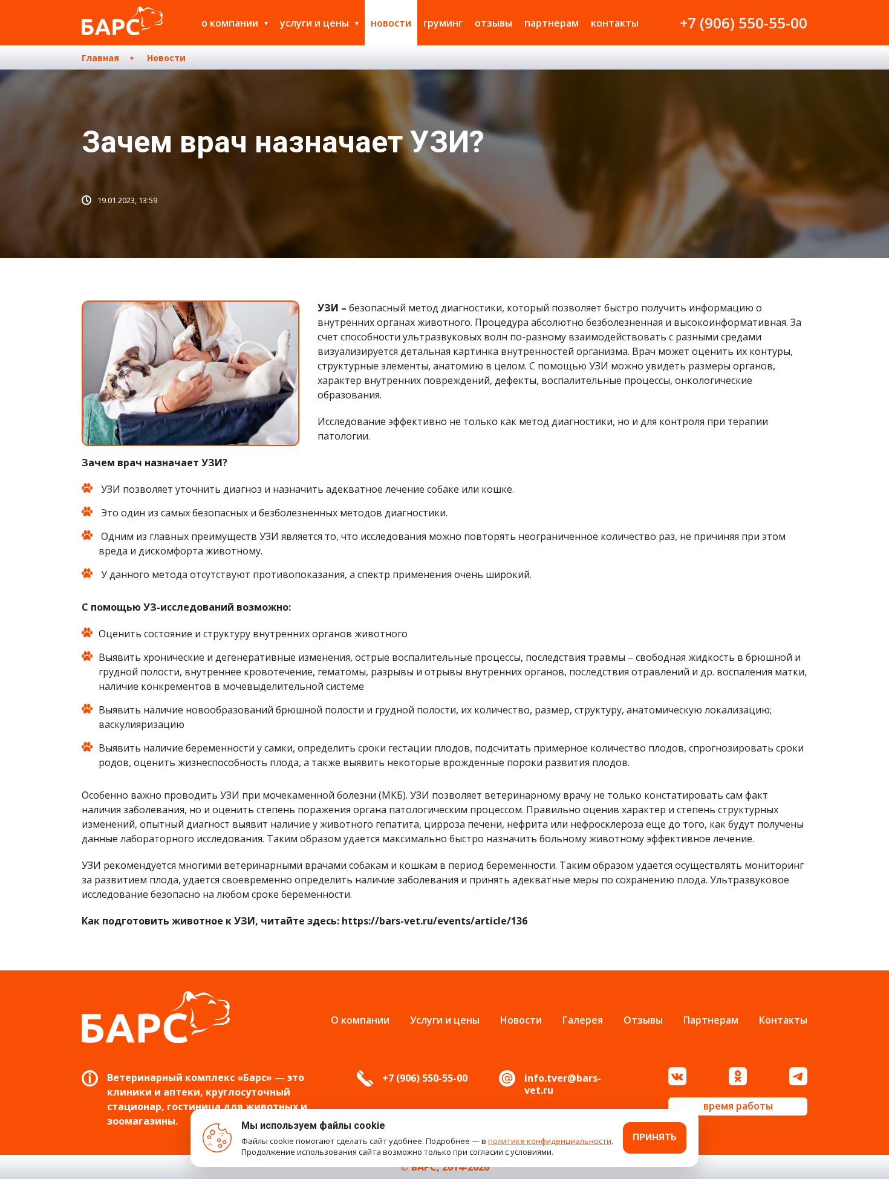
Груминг (443, 23)
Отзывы (493, 23)
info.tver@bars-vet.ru (562, 1084)
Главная (100, 57)
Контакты (615, 23)
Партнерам (551, 23)
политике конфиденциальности (549, 1140)
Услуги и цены (314, 23)
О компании (229, 23)
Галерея (582, 1020)
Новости (391, 23)
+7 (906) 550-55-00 (743, 23)
